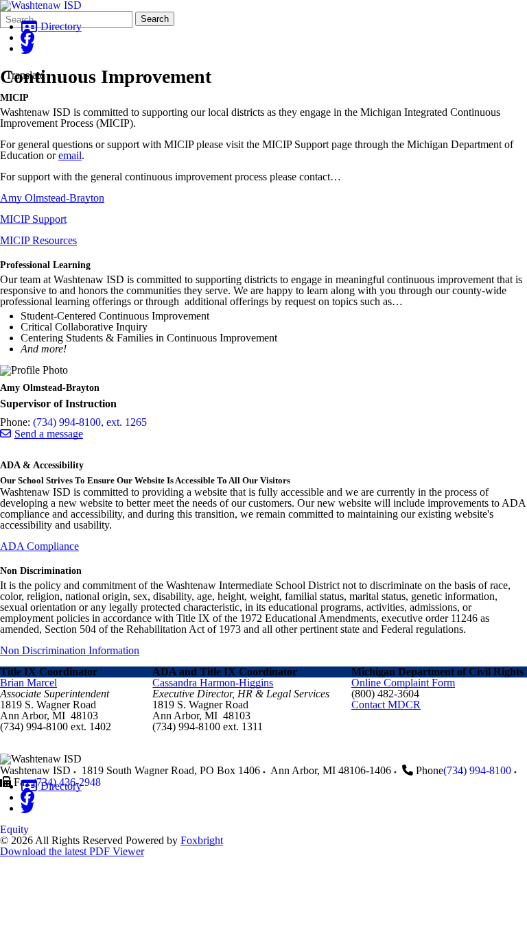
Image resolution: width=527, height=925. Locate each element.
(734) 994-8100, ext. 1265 (90, 422)
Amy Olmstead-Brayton (52, 198)
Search (155, 19)
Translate (25, 75)
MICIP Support (33, 219)
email (70, 155)
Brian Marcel (28, 682)
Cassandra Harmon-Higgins (212, 682)
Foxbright (201, 840)
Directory (60, 26)
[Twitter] (27, 48)
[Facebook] (27, 37)
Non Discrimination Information (69, 650)
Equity (14, 829)
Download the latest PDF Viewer (72, 851)
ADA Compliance (39, 546)
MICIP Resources (38, 240)
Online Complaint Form (403, 682)
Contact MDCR (386, 704)
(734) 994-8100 (477, 770)
